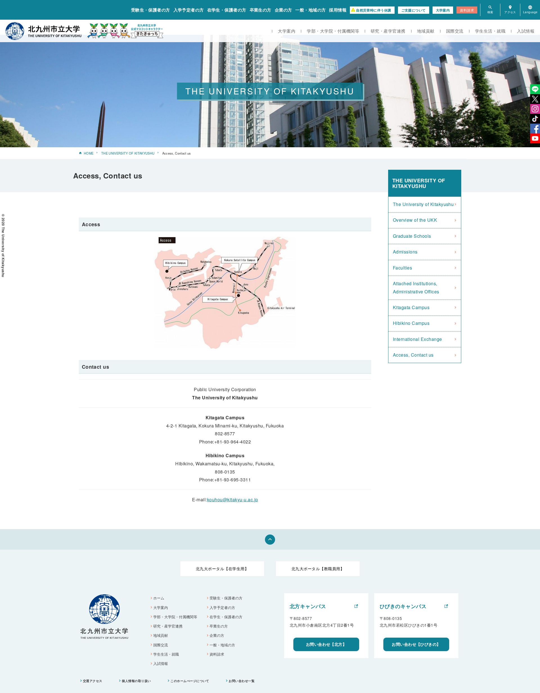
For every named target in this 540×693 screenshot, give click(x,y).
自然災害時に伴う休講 (373, 10)
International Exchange (417, 339)
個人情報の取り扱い (136, 680)
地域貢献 (426, 31)
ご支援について (413, 10)
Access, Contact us (413, 355)
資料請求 (467, 10)
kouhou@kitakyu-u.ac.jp (232, 499)
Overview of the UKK (415, 220)
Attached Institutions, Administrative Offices (416, 287)
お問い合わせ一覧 (242, 680)
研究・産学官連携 (388, 31)
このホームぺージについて (189, 680)
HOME (88, 153)
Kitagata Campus (411, 307)
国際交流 (455, 31)
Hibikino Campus (411, 323)
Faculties (402, 267)
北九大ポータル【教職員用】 (317, 568)
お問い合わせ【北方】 (326, 644)
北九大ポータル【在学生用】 (222, 568)
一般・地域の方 (310, 10)
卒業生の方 (260, 10)
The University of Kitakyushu (423, 204)
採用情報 (337, 10)
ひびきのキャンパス (403, 606)
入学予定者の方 (189, 10)
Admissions (405, 251)
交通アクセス (92, 680)
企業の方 (283, 10)
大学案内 (443, 10)
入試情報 (525, 31)
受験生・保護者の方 (150, 10)
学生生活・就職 (490, 31)
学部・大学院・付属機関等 (333, 31)
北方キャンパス (308, 606)
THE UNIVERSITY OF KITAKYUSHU (127, 153)
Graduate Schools (412, 236)
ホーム (158, 598)
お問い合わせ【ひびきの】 (416, 644)
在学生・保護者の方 (226, 10)
